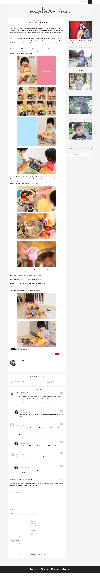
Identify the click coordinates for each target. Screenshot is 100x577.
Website (12, 517)
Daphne (13, 354)
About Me (10, 1)
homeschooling (36, 20)
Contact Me (28, 1)
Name (11, 509)
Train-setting (32, 379)
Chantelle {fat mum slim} (24, 452)
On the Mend (30, 434)
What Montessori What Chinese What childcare (44, 403)
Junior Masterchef (53, 43)
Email (11, 513)
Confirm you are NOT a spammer (13, 549)
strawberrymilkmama (23, 392)
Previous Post (14, 370)
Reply (62, 392)
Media (34, 1)
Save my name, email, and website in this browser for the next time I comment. (34, 529)
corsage (18, 423)
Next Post (60, 370)
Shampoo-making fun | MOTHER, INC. (21, 479)
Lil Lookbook (18, 1)
